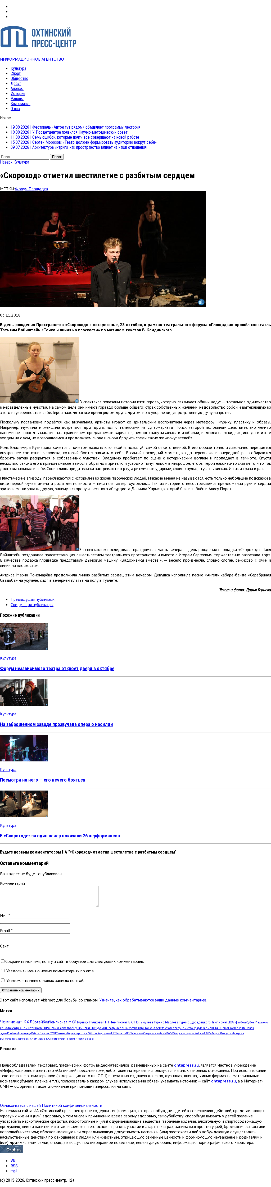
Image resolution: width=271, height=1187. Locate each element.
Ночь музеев (144, 1022)
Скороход (21, 1038)
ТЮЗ (128, 1033)
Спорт (16, 73)
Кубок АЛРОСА (203, 1033)
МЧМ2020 (166, 1033)
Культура (18, 68)
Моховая (61, 1033)
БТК (29, 1038)
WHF (112, 1033)
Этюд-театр (172, 1028)
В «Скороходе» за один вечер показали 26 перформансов (60, 836)
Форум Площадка (31, 188)
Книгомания (20, 103)
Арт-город (24, 1033)
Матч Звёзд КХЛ (41, 1038)
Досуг (16, 83)
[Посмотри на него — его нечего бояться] (24, 759)
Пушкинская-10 (84, 1028)
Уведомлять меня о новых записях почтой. (45, 980)
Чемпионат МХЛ (62, 1021)
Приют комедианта (233, 1028)
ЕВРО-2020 (51, 1028)
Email (5, 930)
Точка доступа (154, 1028)
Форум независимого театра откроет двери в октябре (57, 668)
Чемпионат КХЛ (16, 1022)
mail (14, 1171)
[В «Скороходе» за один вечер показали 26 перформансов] (24, 815)
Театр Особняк (117, 1028)
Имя (4, 915)
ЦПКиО (216, 1028)
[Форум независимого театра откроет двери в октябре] (24, 648)
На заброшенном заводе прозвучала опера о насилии (56, 724)
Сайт (4, 946)
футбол (240, 1022)
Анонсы (17, 88)
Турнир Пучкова (89, 1021)
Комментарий (12, 883)
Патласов (120, 1033)
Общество (19, 78)
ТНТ (106, 1022)
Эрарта (197, 1028)
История (18, 93)
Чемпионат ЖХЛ (223, 1022)
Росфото (12, 1033)
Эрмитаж (187, 1028)
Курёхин (101, 1028)
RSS (14, 1165)
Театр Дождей (85, 1038)
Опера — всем (151, 1033)
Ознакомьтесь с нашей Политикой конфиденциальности (51, 1105)
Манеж (12, 1038)
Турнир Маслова (166, 1022)
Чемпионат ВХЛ (122, 1022)
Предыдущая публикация (33, 599)
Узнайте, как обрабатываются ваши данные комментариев (152, 1000)
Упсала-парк (136, 1028)
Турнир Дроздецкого (195, 1022)
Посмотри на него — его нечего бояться (42, 780)
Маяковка (137, 1033)
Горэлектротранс (77, 1033)
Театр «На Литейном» (27, 1028)
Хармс (206, 1028)
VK (13, 1160)
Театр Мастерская (184, 1033)
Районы (17, 98)
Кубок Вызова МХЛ (43, 1033)
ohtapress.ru (186, 1065)
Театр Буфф (58, 1038)
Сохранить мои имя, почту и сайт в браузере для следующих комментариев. (74, 961)
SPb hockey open (98, 1033)
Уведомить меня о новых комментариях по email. (51, 970)
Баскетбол (66, 1028)
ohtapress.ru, (224, 1081)
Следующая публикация (32, 604)
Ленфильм (71, 1038)
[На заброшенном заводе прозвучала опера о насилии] (24, 704)
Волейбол (41, 1021)
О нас (15, 108)
